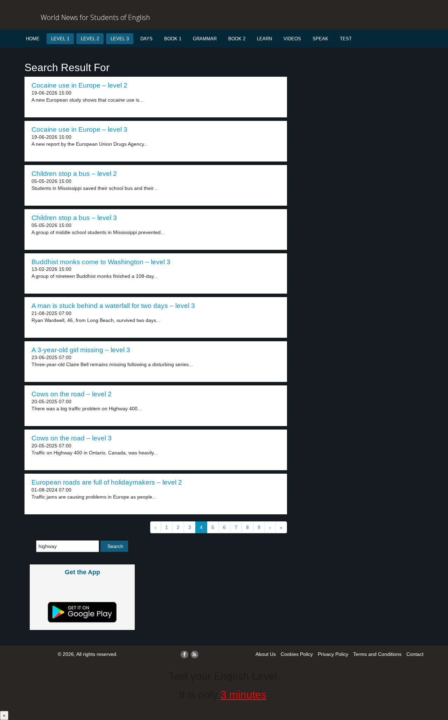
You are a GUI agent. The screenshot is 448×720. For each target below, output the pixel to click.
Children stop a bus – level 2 (74, 173)
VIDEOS (292, 38)
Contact (415, 654)
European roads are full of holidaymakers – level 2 (106, 482)
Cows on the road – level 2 (71, 394)
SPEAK (320, 38)
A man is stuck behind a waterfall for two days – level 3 (113, 305)
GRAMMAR (205, 38)
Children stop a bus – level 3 (74, 217)
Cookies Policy (297, 654)
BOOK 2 (236, 38)
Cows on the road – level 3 (71, 438)
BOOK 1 (172, 38)
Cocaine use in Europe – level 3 (79, 129)
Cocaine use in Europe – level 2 (79, 85)
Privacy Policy (333, 654)
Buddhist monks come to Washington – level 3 (100, 262)
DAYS (146, 38)
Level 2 (90, 38)
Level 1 (60, 38)
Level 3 (120, 38)
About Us (265, 654)
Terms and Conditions (377, 654)
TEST (346, 38)
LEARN (264, 38)
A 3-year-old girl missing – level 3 (80, 350)
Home (33, 38)
